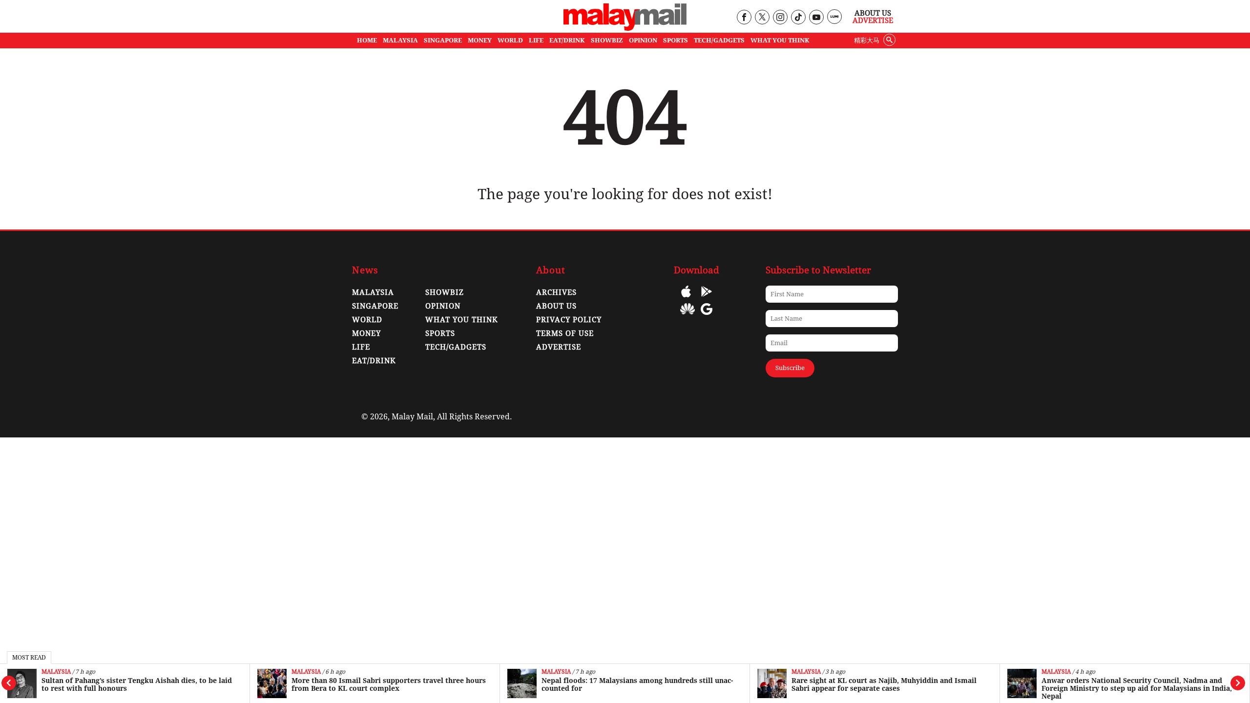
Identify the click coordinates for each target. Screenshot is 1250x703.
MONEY (480, 40)
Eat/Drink (374, 360)
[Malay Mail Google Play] (706, 298)
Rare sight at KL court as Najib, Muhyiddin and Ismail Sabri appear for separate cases (884, 684)
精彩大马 (866, 40)
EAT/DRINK (567, 40)
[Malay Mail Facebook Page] (744, 17)
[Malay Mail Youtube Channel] (816, 17)
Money (366, 333)
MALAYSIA (400, 40)
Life (361, 347)
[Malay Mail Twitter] (762, 17)
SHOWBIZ (607, 40)
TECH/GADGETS (719, 40)
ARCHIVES (556, 292)
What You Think (780, 40)
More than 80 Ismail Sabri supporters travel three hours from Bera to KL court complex (389, 684)
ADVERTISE (558, 347)
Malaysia (56, 672)
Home (367, 40)
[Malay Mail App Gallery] (687, 316)
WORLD (510, 40)
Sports (440, 333)
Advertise (873, 20)
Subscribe (790, 368)
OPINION (643, 40)
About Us (872, 13)
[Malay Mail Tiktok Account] (798, 17)
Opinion (442, 306)
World (367, 319)
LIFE (536, 40)
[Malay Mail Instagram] (780, 17)
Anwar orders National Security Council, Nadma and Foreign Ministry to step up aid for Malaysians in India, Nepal (1137, 688)
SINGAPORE (443, 40)
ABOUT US (556, 306)
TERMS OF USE (565, 333)
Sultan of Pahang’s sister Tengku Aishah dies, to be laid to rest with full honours (137, 684)
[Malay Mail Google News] (706, 316)
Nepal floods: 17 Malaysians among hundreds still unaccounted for (637, 684)
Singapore (375, 306)
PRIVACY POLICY (569, 319)
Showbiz (444, 292)
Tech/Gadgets (455, 347)
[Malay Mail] (625, 28)
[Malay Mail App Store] (686, 298)
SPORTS (675, 40)
